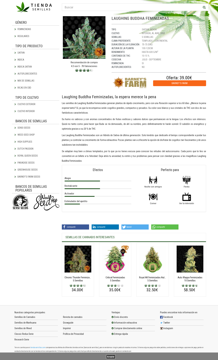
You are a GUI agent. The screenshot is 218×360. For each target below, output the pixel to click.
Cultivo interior (26, 111)
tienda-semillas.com (37, 347)
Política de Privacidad (73, 334)
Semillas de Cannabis (24, 317)
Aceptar (110, 357)
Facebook (168, 317)
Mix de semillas (25, 80)
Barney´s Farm (180, 83)
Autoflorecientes (27, 73)
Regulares (23, 36)
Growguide (68, 322)
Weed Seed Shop (26, 134)
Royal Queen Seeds (27, 155)
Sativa (21, 52)
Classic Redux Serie (24, 334)
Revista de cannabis (72, 317)
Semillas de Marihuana (25, 322)
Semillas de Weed (23, 328)
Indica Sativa (24, 66)
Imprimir (67, 328)
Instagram (168, 328)
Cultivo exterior (26, 104)
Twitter (166, 322)
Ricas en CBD (24, 87)
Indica (20, 59)
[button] (75, 227)
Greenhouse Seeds (27, 169)
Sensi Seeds (23, 127)
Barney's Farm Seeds (28, 176)
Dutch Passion (25, 148)
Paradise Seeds (26, 162)
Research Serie (21, 339)
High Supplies (24, 141)
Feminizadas (24, 29)
